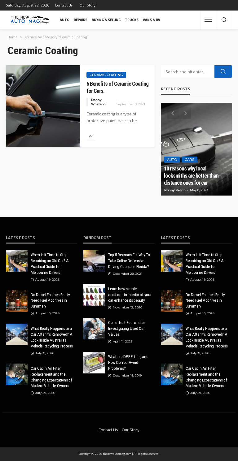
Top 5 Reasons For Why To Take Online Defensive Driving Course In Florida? (129, 260)
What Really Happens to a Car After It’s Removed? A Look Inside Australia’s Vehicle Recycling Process (52, 337)
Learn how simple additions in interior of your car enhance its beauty (129, 294)
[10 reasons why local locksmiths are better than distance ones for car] (196, 149)
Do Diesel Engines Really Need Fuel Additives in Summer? (50, 300)
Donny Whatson (98, 102)
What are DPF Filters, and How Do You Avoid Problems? (128, 362)
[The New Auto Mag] (30, 20)
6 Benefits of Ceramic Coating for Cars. (117, 87)
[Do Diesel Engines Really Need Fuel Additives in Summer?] (17, 301)
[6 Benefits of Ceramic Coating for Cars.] (43, 106)
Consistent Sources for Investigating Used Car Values (126, 328)
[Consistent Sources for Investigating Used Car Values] (94, 328)
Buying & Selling (106, 19)
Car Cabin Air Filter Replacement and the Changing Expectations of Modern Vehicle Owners (51, 377)
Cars (189, 159)
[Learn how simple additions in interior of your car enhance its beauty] (94, 295)
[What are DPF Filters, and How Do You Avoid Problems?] (94, 362)
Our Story (87, 5)
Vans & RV (151, 19)
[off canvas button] (208, 20)
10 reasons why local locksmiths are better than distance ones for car (191, 175)
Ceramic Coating (106, 75)
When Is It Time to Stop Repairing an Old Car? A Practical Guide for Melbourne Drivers (50, 263)
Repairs (80, 19)
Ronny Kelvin (175, 190)
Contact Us (64, 5)
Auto (64, 19)
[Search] (224, 20)
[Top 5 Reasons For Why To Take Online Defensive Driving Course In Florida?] (94, 261)
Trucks (132, 19)
